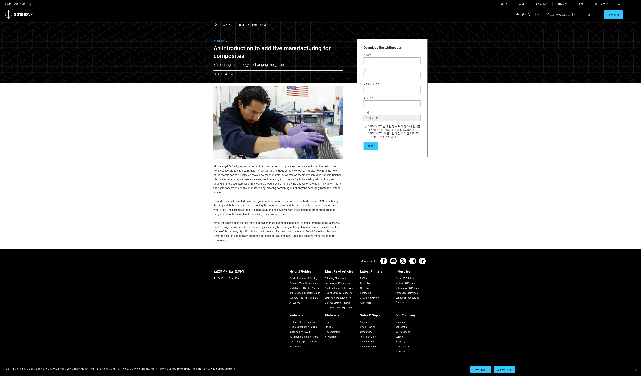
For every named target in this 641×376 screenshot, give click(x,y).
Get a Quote (366, 332)
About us (400, 322)
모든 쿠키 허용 (504, 369)
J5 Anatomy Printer (370, 297)
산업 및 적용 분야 (525, 14)
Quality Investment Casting (303, 278)
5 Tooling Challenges (335, 278)
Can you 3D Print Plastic (337, 302)
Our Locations (402, 332)
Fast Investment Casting (302, 322)
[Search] (619, 4)
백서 (241, 25)
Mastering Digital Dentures (303, 341)
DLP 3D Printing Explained (338, 307)
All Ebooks (294, 302)
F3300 (363, 278)
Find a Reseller (367, 327)
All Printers (365, 302)
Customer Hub (367, 341)
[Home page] (214, 25)
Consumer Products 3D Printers (407, 299)
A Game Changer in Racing (303, 327)
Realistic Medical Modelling (339, 293)
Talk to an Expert (368, 336)
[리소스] (235, 24)
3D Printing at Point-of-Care (303, 336)
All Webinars (295, 346)
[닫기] (635, 369)
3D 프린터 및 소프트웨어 (561, 14)
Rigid (327, 322)
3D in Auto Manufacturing (338, 297)
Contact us (401, 327)
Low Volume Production (337, 283)
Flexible (329, 327)
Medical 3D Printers (405, 283)
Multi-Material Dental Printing (304, 288)
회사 (580, 4)
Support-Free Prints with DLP (304, 297)
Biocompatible (332, 332)
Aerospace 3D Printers (406, 293)
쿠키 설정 (480, 369)
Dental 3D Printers (404, 278)
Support (364, 322)
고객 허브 (603, 4)
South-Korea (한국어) (16, 4)
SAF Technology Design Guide (304, 293)
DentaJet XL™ (367, 293)
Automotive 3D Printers (407, 288)
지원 (521, 4)
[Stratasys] (19, 14)
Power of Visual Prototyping (303, 283)
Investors (400, 351)
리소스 (504, 4)
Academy (400, 341)
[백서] (248, 24)
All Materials (331, 336)
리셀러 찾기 (541, 4)
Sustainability (402, 346)
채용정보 (562, 4)
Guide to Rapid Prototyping (339, 288)
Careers (399, 336)
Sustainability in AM (299, 332)
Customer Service (369, 346)
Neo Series (365, 288)
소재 (590, 14)
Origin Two (365, 283)
